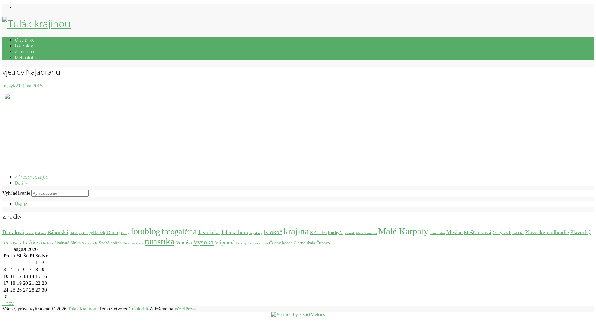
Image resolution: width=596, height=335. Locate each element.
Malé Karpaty (403, 231)
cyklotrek (97, 232)
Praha (17, 243)
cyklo (83, 233)
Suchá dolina (110, 242)
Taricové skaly (133, 243)
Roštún (48, 243)
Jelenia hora (234, 232)
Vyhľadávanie (16, 193)
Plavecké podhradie (547, 232)
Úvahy (21, 204)
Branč (29, 233)
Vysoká (203, 242)
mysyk (9, 85)
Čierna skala (304, 242)
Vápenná (225, 242)
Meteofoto (25, 57)
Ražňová (32, 242)
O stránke (24, 40)
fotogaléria (179, 231)
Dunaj (113, 232)
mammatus (437, 233)
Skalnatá (61, 242)
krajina (296, 231)
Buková (40, 233)
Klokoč (273, 232)
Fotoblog (24, 46)
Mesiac (454, 232)
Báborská (57, 232)
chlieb (74, 233)
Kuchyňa (335, 232)
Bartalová (13, 232)
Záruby (241, 243)
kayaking (256, 233)
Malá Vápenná (366, 233)
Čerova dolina (258, 243)
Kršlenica (318, 232)
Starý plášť (89, 243)
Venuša (184, 242)
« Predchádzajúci (32, 177)
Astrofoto (24, 52)
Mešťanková (477, 232)
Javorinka (209, 232)
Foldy (125, 233)
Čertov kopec (280, 242)
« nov (8, 303)
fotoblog (145, 231)
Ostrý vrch (502, 232)
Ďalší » (21, 183)
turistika (159, 241)
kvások (350, 233)
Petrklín (518, 233)
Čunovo (323, 242)
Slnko (75, 242)
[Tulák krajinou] (36, 23)
